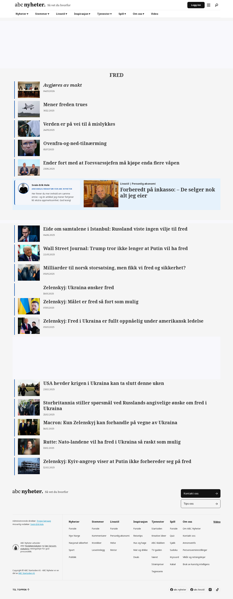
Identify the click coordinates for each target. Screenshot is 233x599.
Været (155, 557)
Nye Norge (74, 535)
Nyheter (21, 14)
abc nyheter (180, 589)
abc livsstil (199, 589)
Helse (113, 542)
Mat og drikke (140, 549)
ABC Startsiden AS (26, 573)
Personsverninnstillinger (195, 549)
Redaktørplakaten (33, 545)
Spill (121, 14)
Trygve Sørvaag (44, 521)
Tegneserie (157, 571)
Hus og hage (139, 542)
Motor (113, 549)
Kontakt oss (191, 493)
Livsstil (60, 14)
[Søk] (216, 5)
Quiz (172, 535)
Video (154, 14)
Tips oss (189, 503)
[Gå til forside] (100, 5)
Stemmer (41, 14)
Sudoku (174, 549)
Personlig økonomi (119, 535)
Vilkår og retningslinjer (194, 557)
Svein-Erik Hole (37, 524)
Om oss (137, 14)
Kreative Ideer (159, 535)
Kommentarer (99, 535)
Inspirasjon (81, 14)
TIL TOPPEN (19, 589)
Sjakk (172, 542)
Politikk (72, 557)
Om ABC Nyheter (192, 528)
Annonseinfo (189, 542)
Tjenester (103, 14)
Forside (72, 528)
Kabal (173, 564)
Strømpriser (158, 564)
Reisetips (138, 535)
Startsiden (157, 528)
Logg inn (196, 4)
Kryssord (174, 557)
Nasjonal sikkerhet (78, 542)
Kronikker (96, 542)
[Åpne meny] (208, 5)
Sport (71, 549)
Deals (136, 557)
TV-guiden (157, 549)
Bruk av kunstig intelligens (196, 564)
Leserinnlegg (98, 549)
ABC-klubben (158, 542)
